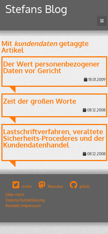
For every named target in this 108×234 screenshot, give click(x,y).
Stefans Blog (36, 9)
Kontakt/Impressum (23, 205)
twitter (27, 186)
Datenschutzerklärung (25, 200)
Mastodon (55, 186)
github (84, 186)
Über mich (15, 194)
